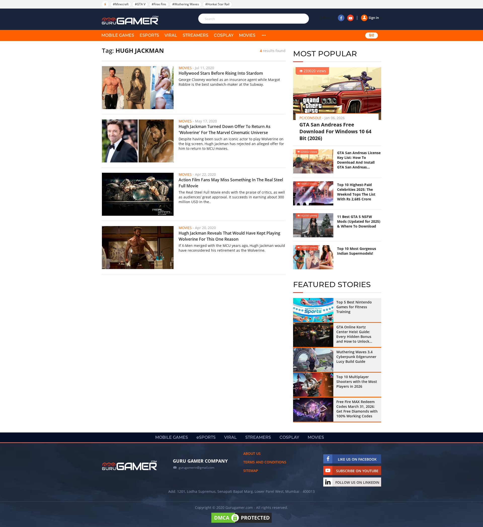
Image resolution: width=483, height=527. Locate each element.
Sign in (374, 17)
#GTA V (140, 4)
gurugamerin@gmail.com (196, 467)
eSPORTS (149, 35)
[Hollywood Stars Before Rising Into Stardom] (138, 87)
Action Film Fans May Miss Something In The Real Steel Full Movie (231, 183)
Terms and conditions (264, 462)
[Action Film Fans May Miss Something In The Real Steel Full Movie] (138, 194)
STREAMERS (195, 35)
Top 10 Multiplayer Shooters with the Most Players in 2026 (356, 381)
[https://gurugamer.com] (129, 465)
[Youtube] (350, 18)
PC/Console (310, 117)
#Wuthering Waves (185, 4)
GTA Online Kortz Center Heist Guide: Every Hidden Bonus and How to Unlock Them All (353, 334)
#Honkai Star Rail (217, 4)
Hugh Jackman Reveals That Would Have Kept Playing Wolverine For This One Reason (229, 236)
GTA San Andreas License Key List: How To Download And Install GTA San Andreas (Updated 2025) (359, 159)
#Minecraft (121, 4)
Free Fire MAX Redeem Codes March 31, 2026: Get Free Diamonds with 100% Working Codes (357, 408)
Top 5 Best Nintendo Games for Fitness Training (354, 307)
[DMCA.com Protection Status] (241, 522)
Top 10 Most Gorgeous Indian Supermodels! (356, 251)
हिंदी (371, 35)
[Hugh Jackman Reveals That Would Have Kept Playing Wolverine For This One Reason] (138, 247)
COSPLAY (223, 35)
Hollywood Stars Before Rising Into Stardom (221, 73)
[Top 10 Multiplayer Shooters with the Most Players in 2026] (313, 385)
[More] (263, 35)
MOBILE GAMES (117, 35)
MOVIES (247, 35)
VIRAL (171, 35)
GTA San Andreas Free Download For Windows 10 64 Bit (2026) (335, 131)
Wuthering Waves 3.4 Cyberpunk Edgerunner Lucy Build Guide (356, 356)
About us (252, 453)
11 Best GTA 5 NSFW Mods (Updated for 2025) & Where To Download (358, 221)
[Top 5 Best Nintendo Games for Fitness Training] (313, 310)
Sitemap (250, 470)
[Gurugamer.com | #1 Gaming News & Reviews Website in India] (131, 20)
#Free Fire (159, 4)
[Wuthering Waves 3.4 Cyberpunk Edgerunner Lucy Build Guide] (313, 360)
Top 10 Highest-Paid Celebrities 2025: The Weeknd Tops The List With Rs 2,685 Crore (356, 191)
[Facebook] (341, 18)
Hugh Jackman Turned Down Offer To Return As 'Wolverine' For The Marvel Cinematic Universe (224, 129)
